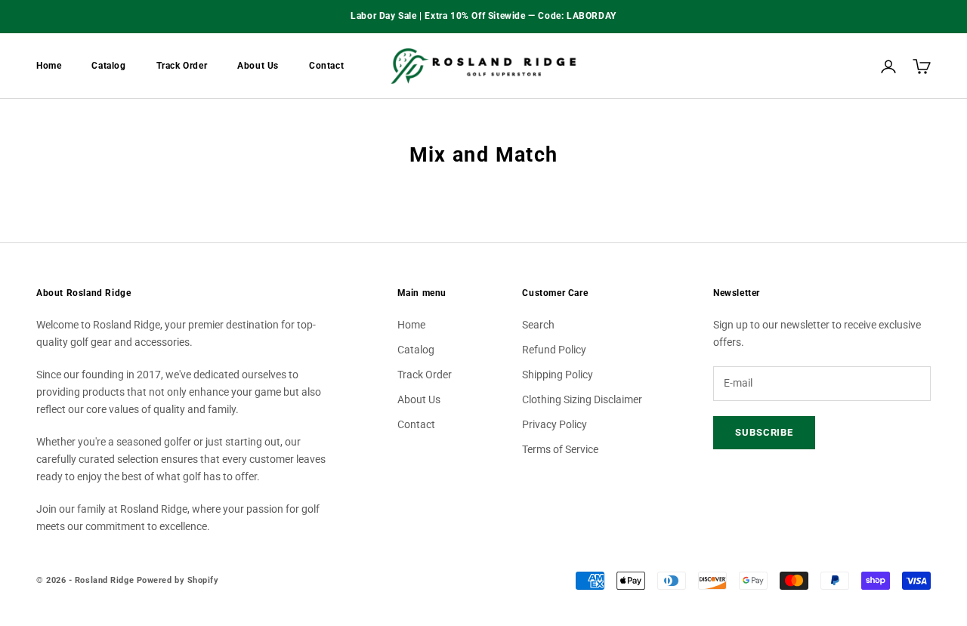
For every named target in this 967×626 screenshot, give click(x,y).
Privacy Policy (554, 424)
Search (538, 325)
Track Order (182, 65)
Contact (326, 65)
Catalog (108, 65)
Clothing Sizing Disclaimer (582, 399)
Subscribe (764, 432)
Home (48, 65)
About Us (258, 65)
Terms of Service (560, 449)
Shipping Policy (557, 375)
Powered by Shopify (178, 580)
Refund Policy (554, 350)
